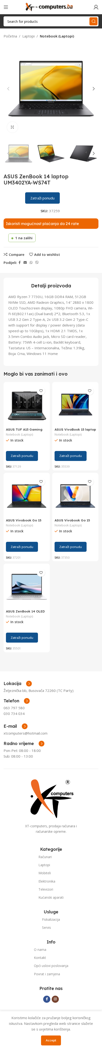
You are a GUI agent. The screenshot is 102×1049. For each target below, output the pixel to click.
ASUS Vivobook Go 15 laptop (23, 522)
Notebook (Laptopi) (57, 36)
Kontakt (40, 957)
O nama (40, 949)
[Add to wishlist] (41, 391)
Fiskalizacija (51, 919)
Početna (10, 36)
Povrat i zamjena (47, 974)
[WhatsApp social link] (31, 262)
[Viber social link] (37, 262)
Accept (51, 1040)
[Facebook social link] (19, 262)
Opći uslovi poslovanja (51, 965)
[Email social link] (25, 262)
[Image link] (51, 798)
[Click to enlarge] (12, 127)
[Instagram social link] (55, 999)
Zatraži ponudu (42, 198)
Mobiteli (44, 873)
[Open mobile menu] (6, 7)
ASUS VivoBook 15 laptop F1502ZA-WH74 (75, 431)
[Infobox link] (17, 701)
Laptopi (28, 36)
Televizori (45, 889)
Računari (45, 857)
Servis (46, 927)
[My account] (96, 7)
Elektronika (46, 881)
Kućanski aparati (51, 897)
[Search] (93, 21)
